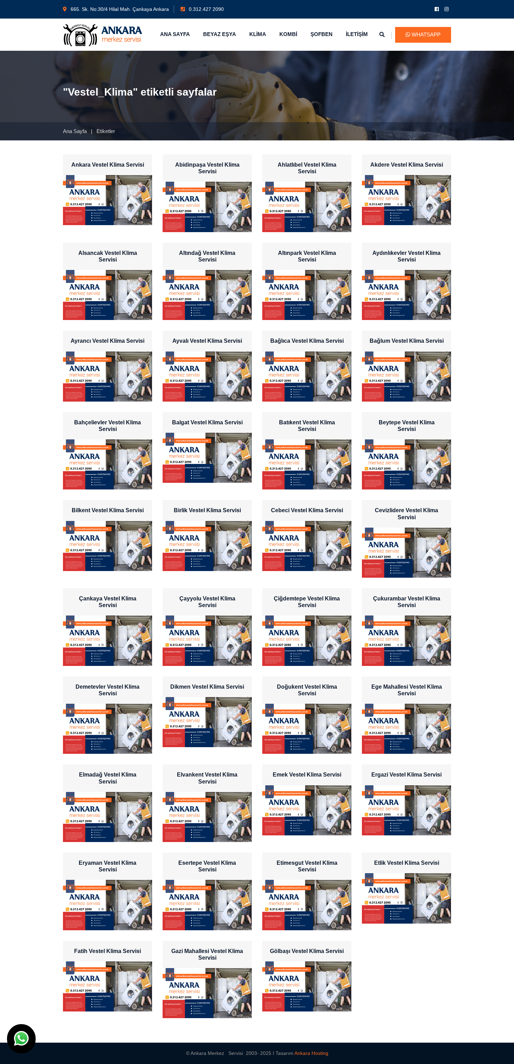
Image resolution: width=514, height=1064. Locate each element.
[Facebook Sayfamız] (437, 9)
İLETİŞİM (357, 34)
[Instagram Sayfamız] (447, 9)
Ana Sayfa (75, 131)
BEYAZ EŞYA (219, 34)
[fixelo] (102, 34)
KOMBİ (288, 34)
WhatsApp (425, 34)
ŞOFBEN (321, 34)
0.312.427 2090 (205, 9)
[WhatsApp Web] (21, 1038)
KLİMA (257, 34)
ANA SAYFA (175, 34)
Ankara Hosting (311, 1053)
